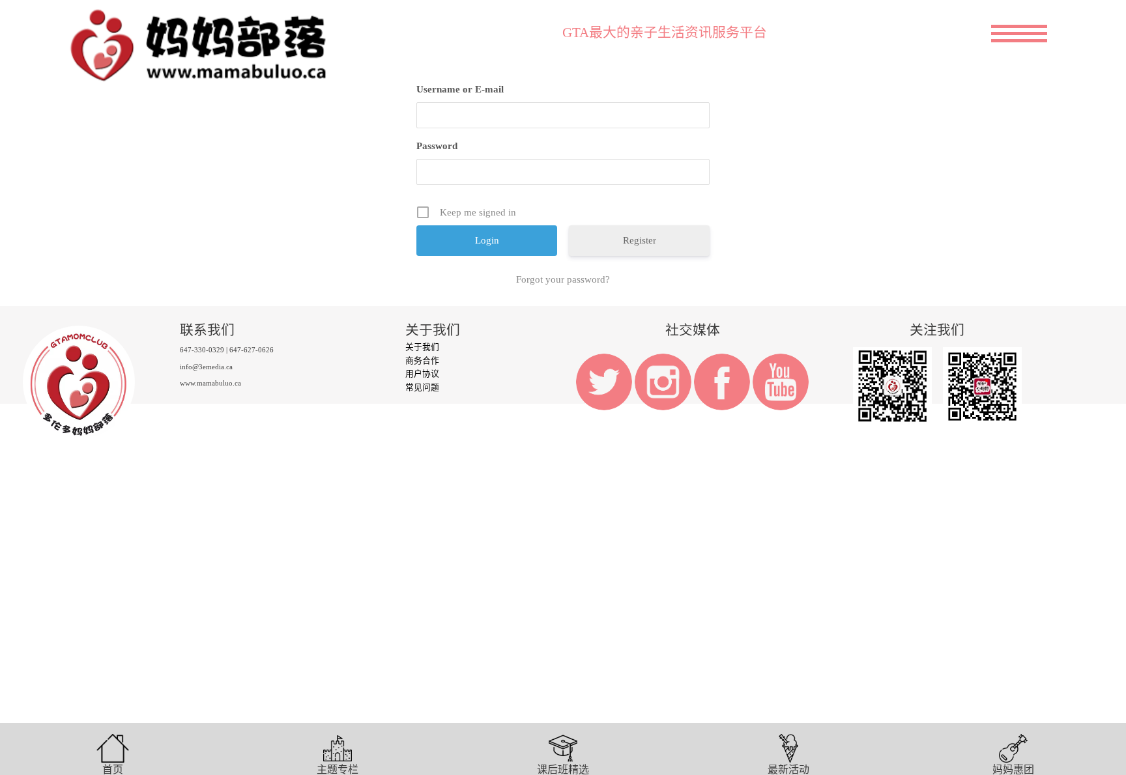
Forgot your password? (563, 279)
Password (436, 146)
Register (639, 240)
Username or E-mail (460, 89)
